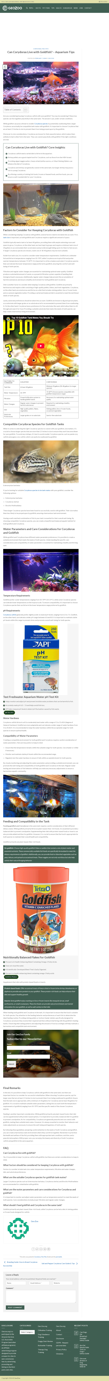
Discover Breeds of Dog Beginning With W (83, 1362)
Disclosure (60, 1338)
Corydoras (37, 48)
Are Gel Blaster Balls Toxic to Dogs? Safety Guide (84, 1349)
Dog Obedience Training (43, 1335)
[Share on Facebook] (33, 1249)
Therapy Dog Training (43, 1350)
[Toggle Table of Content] (24, 110)
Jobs (81, 8)
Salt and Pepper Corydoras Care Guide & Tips (58, 1263)
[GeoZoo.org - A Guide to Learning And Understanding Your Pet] (12, 8)
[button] (9, 713)
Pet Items (46, 8)
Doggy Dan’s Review (45, 1341)
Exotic (38, 8)
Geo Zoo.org (42, 1326)
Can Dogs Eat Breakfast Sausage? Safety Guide (84, 1336)
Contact (88, 8)
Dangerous (67, 8)
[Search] (27, 8)
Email (9, 1053)
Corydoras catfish (9, 615)
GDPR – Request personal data (62, 1344)
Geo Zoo (51, 58)
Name (10, 1044)
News (76, 8)
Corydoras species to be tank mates (37, 490)
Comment (10, 1288)
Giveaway (59, 1354)
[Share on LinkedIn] (48, 1249)
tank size (6, 237)
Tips (52, 8)
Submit (11, 1064)
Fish (43, 48)
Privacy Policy (61, 1349)
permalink (59, 1257)
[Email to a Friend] (41, 1249)
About (58, 1330)
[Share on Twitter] (37, 1249)
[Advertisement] (54, 29)
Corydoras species (41, 124)
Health (59, 8)
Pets (31, 8)
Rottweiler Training (45, 1345)
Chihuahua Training (45, 1330)
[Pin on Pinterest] (45, 1249)
